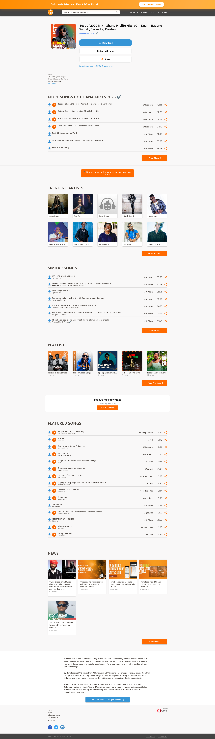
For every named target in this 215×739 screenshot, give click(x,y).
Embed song (107, 66)
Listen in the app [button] (105, 51)
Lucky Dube (54, 216)
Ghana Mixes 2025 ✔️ (88, 33)
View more (52, 84)
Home (50, 710)
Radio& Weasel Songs (82, 373)
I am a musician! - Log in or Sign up (107, 700)
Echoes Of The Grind (131, 373)
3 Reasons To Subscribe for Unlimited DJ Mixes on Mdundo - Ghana (91, 584)
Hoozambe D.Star (81, 244)
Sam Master (104, 244)
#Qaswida (149, 513)
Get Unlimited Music (151, 4)
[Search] (117, 12)
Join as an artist (54, 715)
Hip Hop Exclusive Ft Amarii (107, 373)
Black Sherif (129, 216)
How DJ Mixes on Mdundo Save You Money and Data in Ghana (122, 584)
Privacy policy (162, 736)
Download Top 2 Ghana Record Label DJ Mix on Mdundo (150, 584)
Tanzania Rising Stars (57, 373)
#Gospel (150, 534)
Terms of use (150, 736)
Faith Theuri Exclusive (156, 373)
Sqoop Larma (154, 244)
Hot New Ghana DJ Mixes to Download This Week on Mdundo (61, 625)
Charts (144, 12)
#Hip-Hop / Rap (146, 476)
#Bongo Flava (147, 527)
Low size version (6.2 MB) (90, 66)
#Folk (151, 440)
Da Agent (153, 216)
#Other (150, 483)
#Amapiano (148, 454)
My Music (134, 12)
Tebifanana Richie (57, 244)
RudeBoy (127, 244)
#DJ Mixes (149, 134)
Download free (107, 408)
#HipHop (149, 462)
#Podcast (149, 469)
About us (51, 720)
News (50, 712)
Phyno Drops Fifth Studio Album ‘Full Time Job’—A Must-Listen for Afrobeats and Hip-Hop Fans (60, 585)
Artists (155, 12)
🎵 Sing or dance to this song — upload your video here (107, 173)
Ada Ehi (77, 216)
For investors (53, 718)
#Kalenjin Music (146, 432)
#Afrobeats (148, 105)
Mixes (164, 12)
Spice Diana (104, 216)
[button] (105, 59)
